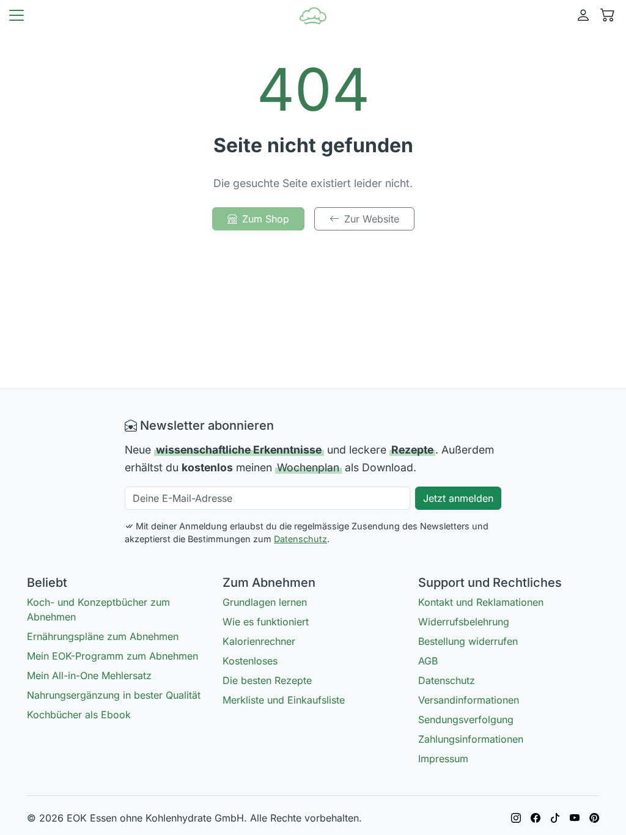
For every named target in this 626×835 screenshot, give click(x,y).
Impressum (443, 758)
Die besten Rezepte (267, 680)
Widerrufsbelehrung (463, 622)
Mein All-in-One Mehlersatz (89, 675)
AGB (428, 661)
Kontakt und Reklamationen (480, 602)
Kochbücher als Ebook (79, 714)
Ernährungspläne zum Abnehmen (103, 636)
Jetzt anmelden (458, 498)
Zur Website (371, 219)
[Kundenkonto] (583, 15)
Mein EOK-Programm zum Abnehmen (112, 656)
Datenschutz (300, 539)
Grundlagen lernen (265, 602)
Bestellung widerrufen (468, 641)
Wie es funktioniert (266, 622)
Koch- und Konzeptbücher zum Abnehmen (98, 609)
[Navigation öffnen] (16, 15)
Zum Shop (265, 219)
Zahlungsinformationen (470, 739)
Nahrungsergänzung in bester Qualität (114, 695)
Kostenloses (250, 661)
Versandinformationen (468, 700)
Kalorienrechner (259, 641)
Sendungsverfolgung (466, 719)
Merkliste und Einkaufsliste (284, 700)
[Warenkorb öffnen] (608, 15)
